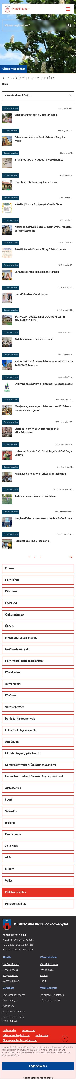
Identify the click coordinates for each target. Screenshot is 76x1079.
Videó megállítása (13, 69)
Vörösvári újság (11, 981)
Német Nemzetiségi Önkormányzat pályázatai (34, 776)
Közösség (11, 695)
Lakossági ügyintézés (14, 995)
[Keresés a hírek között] (70, 95)
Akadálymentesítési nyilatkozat (20, 1040)
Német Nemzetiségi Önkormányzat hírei (30, 765)
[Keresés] (70, 25)
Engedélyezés (38, 1066)
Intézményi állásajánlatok (21, 638)
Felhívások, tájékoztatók (20, 730)
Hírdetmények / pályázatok (22, 753)
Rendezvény (13, 834)
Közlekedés (12, 672)
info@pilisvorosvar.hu (22, 950)
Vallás (9, 880)
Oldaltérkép (9, 1030)
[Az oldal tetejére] (65, 1039)
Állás (8, 857)
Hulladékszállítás (15, 904)
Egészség (11, 603)
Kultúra (9, 869)
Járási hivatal (13, 684)
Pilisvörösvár (17, 78)
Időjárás (10, 823)
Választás (11, 811)
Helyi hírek (12, 580)
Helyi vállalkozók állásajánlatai (24, 661)
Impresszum (28, 1030)
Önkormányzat (14, 614)
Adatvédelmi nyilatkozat (16, 1035)
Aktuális (37, 78)
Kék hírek (11, 591)
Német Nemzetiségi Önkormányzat (13, 1019)
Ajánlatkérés (13, 788)
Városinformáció (49, 964)
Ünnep (9, 626)
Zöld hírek (11, 846)
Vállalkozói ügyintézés (52, 995)
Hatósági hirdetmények (20, 718)
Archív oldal (42, 1035)
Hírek (50, 78)
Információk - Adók (50, 1000)
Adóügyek (12, 742)
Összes (9, 568)
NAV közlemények (17, 649)
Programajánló (10, 975)
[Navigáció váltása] (68, 9)
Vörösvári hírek (11, 964)
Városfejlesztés (14, 707)
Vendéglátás (47, 970)
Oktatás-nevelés (15, 892)
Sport (8, 799)
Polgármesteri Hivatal (14, 1011)
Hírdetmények (10, 970)
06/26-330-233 (25, 945)
